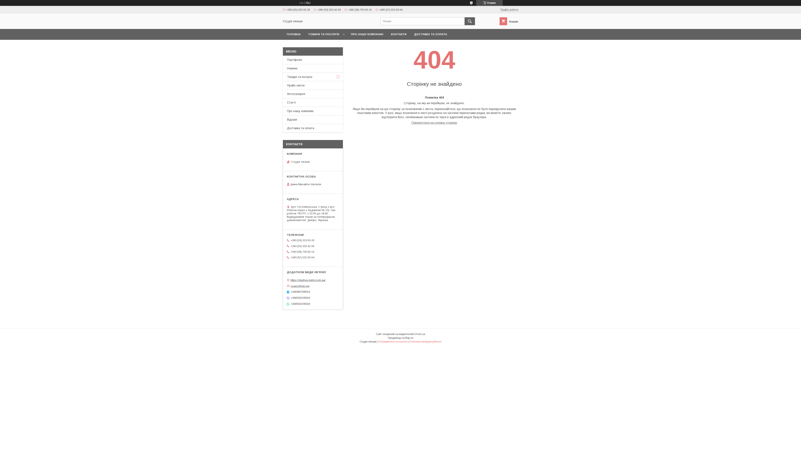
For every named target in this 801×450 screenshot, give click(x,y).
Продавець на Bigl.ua (400, 337)
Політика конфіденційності (426, 341)
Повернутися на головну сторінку (434, 122)
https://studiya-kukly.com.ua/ (308, 280)
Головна (294, 34)
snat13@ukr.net (300, 286)
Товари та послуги (323, 34)
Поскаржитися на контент (393, 341)
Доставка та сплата (430, 34)
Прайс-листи (296, 85)
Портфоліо (294, 59)
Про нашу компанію (367, 34)
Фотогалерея (296, 94)
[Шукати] (470, 21)
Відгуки (292, 119)
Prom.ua (420, 334)
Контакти (399, 34)
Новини (292, 68)
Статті (291, 102)
